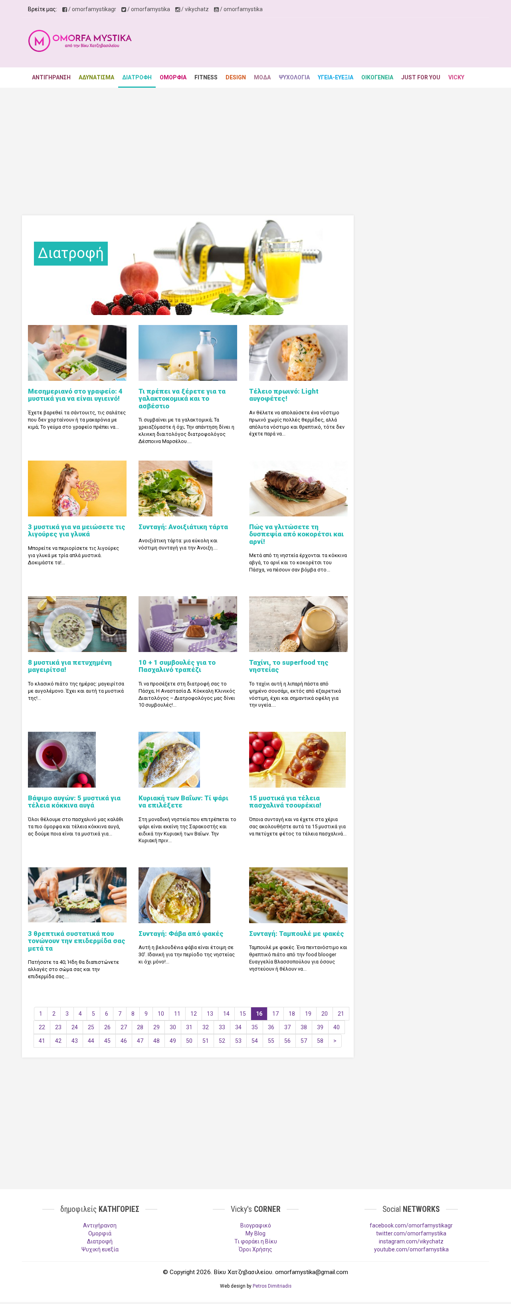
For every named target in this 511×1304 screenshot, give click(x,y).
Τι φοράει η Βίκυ (255, 1241)
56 (287, 1041)
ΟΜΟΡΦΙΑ (173, 77)
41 (42, 1041)
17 (275, 1014)
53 (238, 1041)
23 (58, 1027)
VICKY (456, 77)
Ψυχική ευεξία (100, 1249)
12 (193, 1014)
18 (292, 1014)
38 (304, 1027)
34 (238, 1027)
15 (243, 1014)
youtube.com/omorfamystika (411, 1249)
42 (58, 1041)
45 (107, 1041)
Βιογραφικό (255, 1225)
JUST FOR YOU (420, 77)
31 (189, 1027)
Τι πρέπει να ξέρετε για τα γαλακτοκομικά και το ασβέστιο (182, 398)
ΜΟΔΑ (262, 77)
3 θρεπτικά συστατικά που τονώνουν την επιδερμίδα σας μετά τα (76, 941)
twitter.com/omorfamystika (411, 1233)
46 (124, 1041)
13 (210, 1014)
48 (156, 1041)
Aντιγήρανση (100, 1225)
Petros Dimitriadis (272, 1286)
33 (222, 1027)
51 (205, 1041)
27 (124, 1027)
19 (308, 1014)
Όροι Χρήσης (255, 1249)
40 (336, 1027)
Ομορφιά (99, 1233)
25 (91, 1027)
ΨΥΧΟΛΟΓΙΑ (294, 77)
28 (140, 1027)
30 (173, 1027)
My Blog (255, 1233)
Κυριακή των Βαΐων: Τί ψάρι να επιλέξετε (183, 801)
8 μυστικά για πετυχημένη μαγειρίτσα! (70, 666)
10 (161, 1014)
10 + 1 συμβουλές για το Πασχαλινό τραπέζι (177, 666)
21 (341, 1014)
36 (271, 1027)
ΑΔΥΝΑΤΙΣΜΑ (96, 77)
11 (177, 1014)
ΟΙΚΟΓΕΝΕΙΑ (377, 77)
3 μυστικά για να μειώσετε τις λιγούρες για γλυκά (76, 530)
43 (74, 1041)
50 (189, 1041)
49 (173, 1041)
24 (74, 1027)
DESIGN (236, 77)
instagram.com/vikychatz (411, 1241)
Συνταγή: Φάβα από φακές (181, 934)
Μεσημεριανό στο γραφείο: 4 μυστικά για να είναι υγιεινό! (75, 394)
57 (304, 1041)
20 (324, 1014)
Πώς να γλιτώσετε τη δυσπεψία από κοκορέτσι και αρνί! (296, 534)
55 (271, 1041)
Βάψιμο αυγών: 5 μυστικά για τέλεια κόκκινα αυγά (74, 801)
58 (320, 1041)
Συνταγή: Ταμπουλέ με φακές (296, 934)
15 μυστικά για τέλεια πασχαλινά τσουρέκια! (285, 801)
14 (226, 1014)
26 (107, 1027)
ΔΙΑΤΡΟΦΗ (137, 77)
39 (320, 1027)
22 (42, 1027)
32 (205, 1027)
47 (140, 1041)
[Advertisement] (337, 43)
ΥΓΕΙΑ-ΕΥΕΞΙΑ (335, 77)
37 (287, 1027)
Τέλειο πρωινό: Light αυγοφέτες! (284, 394)
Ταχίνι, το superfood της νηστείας (289, 666)
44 (91, 1041)
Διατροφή (100, 1241)
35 (255, 1027)
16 (259, 1014)
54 (255, 1041)
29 (156, 1027)
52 (222, 1041)
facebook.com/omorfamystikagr (411, 1225)
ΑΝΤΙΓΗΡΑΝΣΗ (51, 77)
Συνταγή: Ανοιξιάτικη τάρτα (183, 527)
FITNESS (206, 77)
